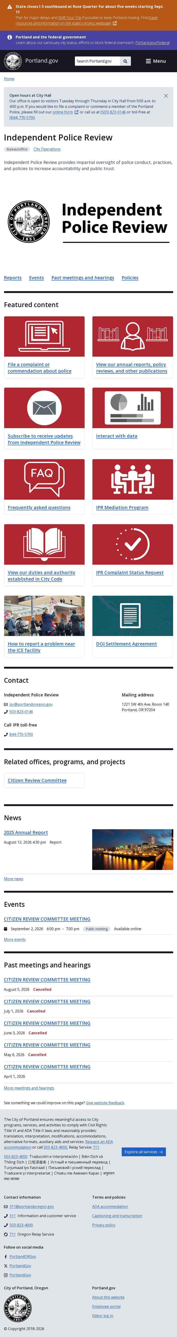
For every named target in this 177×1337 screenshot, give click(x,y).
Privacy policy (103, 1225)
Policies (130, 277)
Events (36, 277)
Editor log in (102, 1315)
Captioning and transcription (117, 1215)
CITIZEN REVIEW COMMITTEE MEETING (47, 979)
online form (63, 112)
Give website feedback (105, 1102)
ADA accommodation (110, 1206)
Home (9, 78)
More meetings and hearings (29, 1088)
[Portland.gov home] (31, 61)
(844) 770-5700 (22, 117)
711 (96, 1147)
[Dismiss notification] (166, 96)
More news (13, 878)
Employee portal (106, 1306)
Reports (13, 277)
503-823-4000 (55, 1147)
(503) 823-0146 (113, 112)
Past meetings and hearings (82, 277)
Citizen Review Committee (37, 780)
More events (15, 939)
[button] (155, 61)
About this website (108, 1297)
